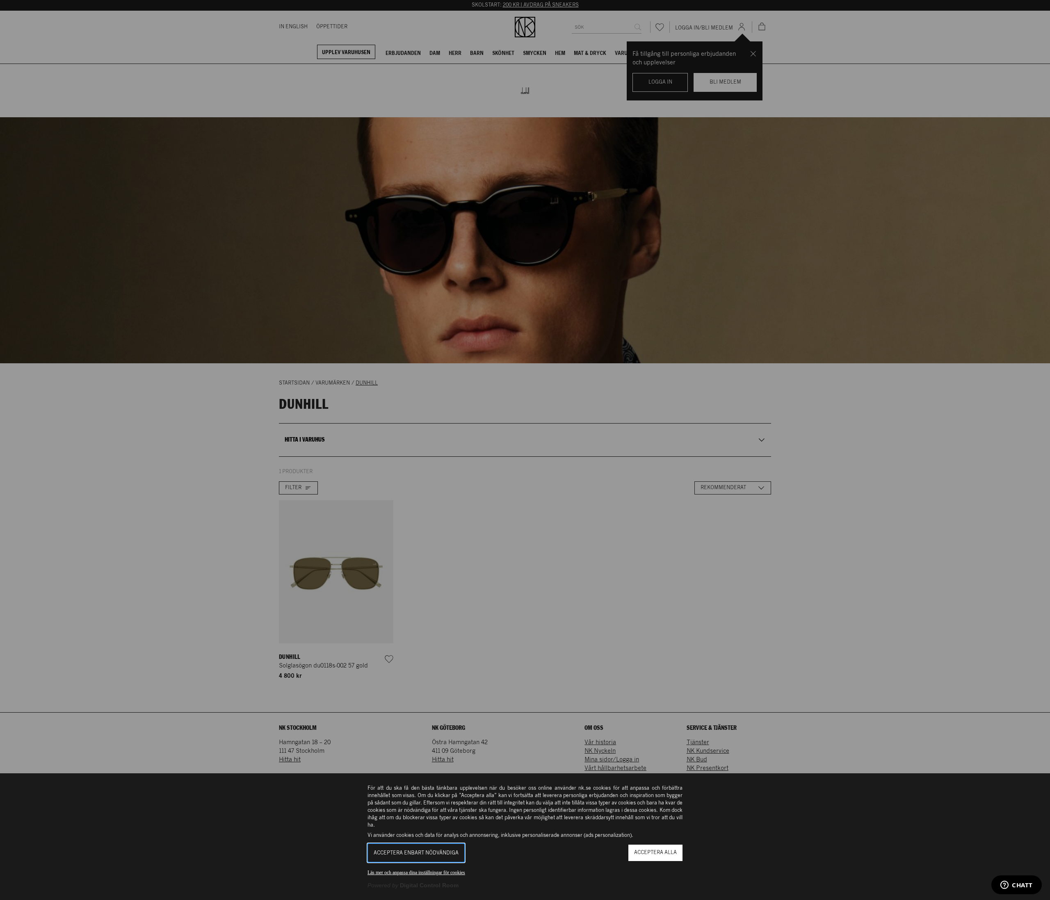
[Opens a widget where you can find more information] (1016, 885)
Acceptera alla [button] (655, 852)
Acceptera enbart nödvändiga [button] (416, 853)
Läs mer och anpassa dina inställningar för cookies (416, 872)
